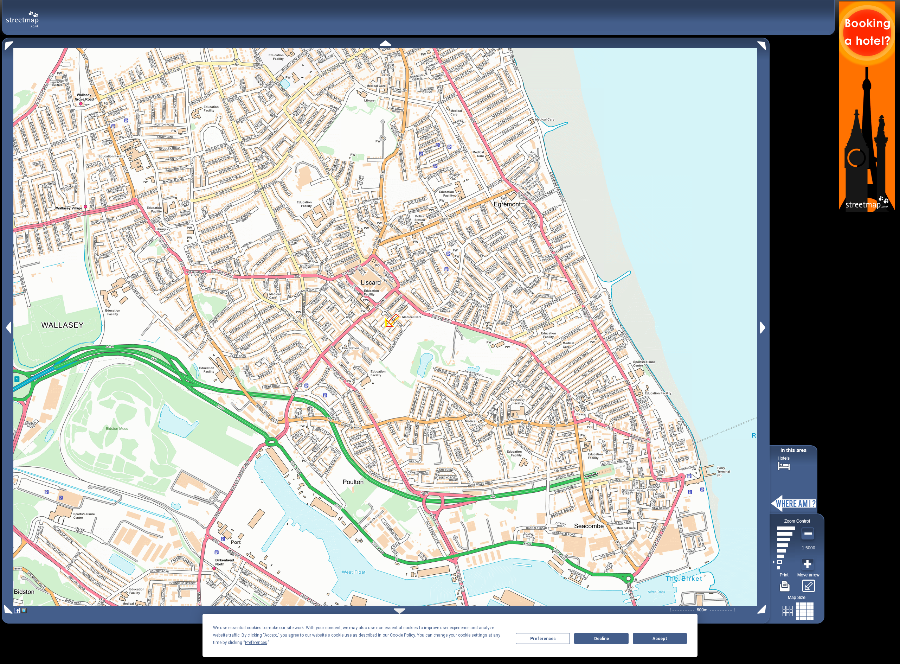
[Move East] (764, 327)
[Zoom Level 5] (784, 545)
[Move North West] (7, 44)
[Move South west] (7, 609)
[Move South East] (763, 609)
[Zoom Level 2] (784, 562)
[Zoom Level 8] (784, 528)
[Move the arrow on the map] (808, 583)
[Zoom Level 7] (784, 534)
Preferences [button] (256, 642)
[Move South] (399, 611)
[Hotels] (784, 465)
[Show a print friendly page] (784, 583)
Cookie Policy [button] (402, 635)
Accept (659, 638)
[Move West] (7, 327)
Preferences (543, 638)
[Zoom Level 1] (784, 567)
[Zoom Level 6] (784, 539)
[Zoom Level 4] (784, 551)
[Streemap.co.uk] (22, 15)
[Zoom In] (808, 564)
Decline (601, 638)
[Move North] (385, 43)
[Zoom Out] (808, 534)
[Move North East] (763, 44)
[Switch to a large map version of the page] (798, 610)
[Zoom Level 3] (784, 556)
